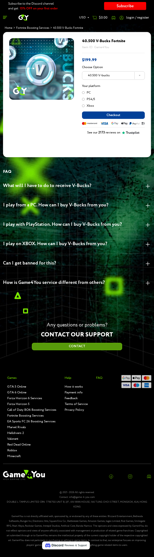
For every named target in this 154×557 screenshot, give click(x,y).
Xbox (90, 105)
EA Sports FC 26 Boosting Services (31, 421)
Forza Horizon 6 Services (24, 398)
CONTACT (77, 346)
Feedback (71, 398)
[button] (66, 545)
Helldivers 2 (15, 433)
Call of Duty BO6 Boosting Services (31, 410)
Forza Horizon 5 (18, 404)
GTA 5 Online (16, 386)
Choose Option (92, 67)
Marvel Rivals (16, 427)
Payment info (74, 392)
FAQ (99, 378)
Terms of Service (76, 404)
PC (89, 92)
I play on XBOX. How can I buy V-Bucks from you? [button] (55, 243)
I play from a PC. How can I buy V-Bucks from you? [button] (55, 205)
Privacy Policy (74, 410)
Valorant (12, 439)
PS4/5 (91, 99)
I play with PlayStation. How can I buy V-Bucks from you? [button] (62, 224)
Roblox (12, 450)
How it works (74, 386)
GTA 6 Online (16, 392)
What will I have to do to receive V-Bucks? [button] (47, 185)
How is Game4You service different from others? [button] (54, 282)
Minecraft (14, 456)
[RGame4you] (23, 17)
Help (68, 378)
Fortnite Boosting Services (25, 415)
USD (83, 17)
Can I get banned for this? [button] (29, 263)
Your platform (91, 86)
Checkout (113, 115)
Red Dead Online (19, 444)
